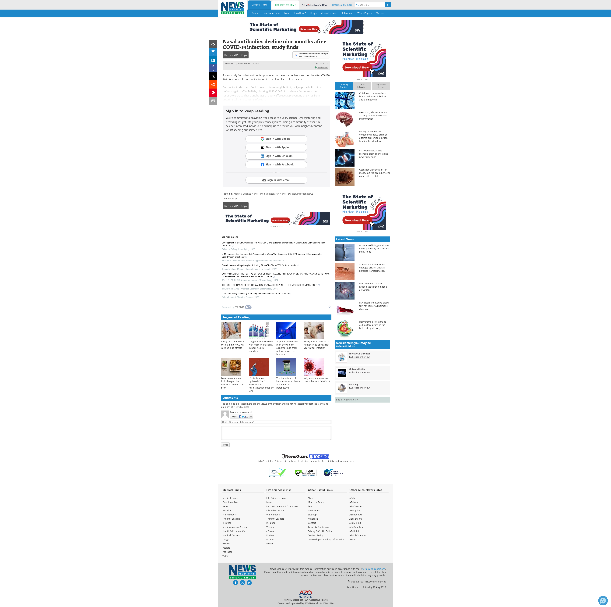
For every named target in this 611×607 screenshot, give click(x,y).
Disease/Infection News (300, 193)
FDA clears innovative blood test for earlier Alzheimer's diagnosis (374, 306)
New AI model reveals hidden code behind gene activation (373, 286)
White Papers (229, 514)
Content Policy (315, 535)
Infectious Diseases (359, 353)
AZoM (352, 498)
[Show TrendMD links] (329, 306)
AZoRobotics (355, 514)
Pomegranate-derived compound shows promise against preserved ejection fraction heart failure (373, 136)
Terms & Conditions (318, 526)
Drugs (225, 539)
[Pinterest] (213, 93)
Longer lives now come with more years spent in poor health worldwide (261, 346)
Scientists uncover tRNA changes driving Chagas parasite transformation (372, 267)
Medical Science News (246, 193)
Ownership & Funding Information (326, 539)
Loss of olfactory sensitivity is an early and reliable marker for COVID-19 (255, 293)
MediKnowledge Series (234, 526)
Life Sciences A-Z (275, 510)
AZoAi (352, 539)
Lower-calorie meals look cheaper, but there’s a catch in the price (232, 383)
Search (311, 506)
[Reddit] (213, 84)
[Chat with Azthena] (603, 600)
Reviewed (322, 67)
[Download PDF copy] (213, 44)
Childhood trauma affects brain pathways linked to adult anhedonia (372, 96)
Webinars (271, 526)
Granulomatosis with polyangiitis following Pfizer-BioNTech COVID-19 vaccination (259, 265)
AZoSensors (355, 518)
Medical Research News (273, 193)
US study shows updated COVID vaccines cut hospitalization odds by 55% (261, 384)
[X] (213, 76)
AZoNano (354, 502)
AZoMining (355, 522)
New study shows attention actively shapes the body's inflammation (373, 115)
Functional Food (230, 502)
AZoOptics (354, 510)
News (225, 506)
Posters (226, 547)
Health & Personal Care (234, 531)
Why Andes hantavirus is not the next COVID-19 (317, 380)
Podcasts (227, 551)
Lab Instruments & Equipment (282, 506)
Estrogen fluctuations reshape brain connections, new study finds (373, 153)
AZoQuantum (356, 526)
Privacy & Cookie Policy (320, 531)
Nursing (353, 384)
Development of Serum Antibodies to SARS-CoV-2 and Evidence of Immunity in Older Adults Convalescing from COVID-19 (273, 244)
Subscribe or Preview (360, 356)
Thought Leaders (231, 518)
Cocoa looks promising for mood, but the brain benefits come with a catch (374, 173)
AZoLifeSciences (357, 535)
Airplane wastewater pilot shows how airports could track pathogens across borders (287, 348)
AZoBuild (354, 531)
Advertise (313, 518)
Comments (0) (230, 198)
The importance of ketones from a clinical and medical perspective (288, 383)
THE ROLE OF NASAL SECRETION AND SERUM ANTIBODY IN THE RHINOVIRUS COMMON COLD (269, 285)
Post (225, 444)
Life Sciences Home (285, 5)
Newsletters (314, 510)
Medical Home (259, 5)
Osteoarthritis (357, 369)
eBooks (226, 543)
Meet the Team (316, 502)
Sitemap (312, 514)
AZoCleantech (356, 506)
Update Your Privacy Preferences (368, 581)
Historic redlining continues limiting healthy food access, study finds (374, 248)
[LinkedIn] (213, 60)
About (311, 498)
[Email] (213, 101)
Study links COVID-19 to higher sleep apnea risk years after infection (316, 344)
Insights (226, 522)
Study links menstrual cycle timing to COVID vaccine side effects (232, 344)
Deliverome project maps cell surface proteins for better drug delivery (372, 325)
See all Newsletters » (347, 399)
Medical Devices (231, 535)
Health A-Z (228, 510)
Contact (312, 522)
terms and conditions (373, 568)
